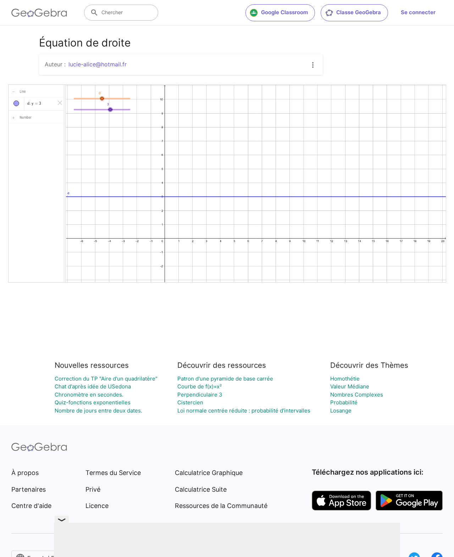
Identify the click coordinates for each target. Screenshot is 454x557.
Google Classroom (284, 12)
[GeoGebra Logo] (39, 13)
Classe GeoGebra (358, 12)
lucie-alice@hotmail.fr (97, 64)
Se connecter (418, 12)
